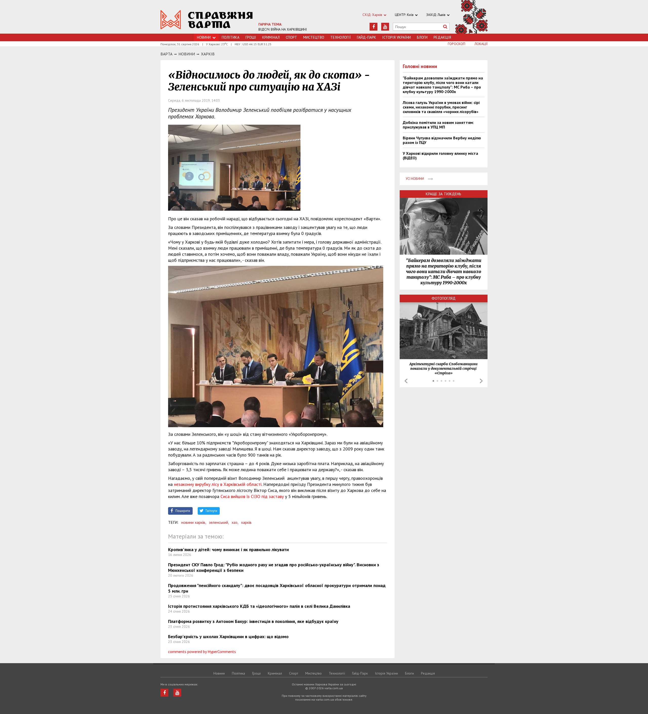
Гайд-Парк (366, 37)
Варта (166, 53)
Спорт (291, 37)
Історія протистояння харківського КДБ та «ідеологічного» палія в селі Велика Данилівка (259, 606)
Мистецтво (313, 37)
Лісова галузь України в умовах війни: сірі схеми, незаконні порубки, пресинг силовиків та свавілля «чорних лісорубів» (441, 107)
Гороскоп (456, 43)
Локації (481, 43)
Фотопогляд (444, 298)
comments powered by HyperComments (202, 651)
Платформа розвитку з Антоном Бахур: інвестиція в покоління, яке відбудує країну (253, 621)
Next (481, 380)
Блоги (422, 37)
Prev (406, 380)
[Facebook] (373, 27)
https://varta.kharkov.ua (206, 19)
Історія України (396, 37)
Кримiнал (271, 37)
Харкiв (208, 53)
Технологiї (340, 37)
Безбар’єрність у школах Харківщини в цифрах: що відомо (228, 636)
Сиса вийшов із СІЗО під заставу (252, 496)
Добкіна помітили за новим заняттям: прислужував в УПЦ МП (438, 124)
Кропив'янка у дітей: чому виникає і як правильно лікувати (228, 549)
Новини (204, 37)
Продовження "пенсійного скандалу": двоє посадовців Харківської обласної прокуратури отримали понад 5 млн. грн (277, 588)
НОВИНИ (186, 53)
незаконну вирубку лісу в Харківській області (217, 484)
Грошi (251, 37)
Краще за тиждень (443, 193)
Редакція (442, 37)
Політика (230, 37)
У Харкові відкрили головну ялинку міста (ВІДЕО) (440, 155)
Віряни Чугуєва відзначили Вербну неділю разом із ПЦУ (442, 140)
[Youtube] (385, 27)
